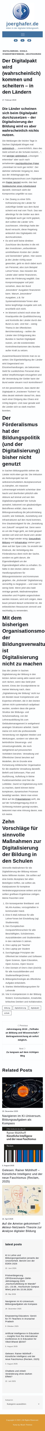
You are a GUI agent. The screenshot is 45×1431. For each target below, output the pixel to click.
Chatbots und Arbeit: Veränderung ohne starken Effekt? (18, 1374)
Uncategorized (33, 54)
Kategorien (9, 1400)
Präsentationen (23, 799)
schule (23, 51)
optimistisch (8, 148)
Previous (22, 1032)
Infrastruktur (21, 542)
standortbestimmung (13, 54)
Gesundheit (34, 538)
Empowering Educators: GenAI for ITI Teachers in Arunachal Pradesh (21, 1318)
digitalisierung (10, 51)
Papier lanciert (13, 182)
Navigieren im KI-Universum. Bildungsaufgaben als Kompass (21, 1119)
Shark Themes (26, 1425)
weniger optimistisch (17, 155)
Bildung (6, 542)
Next (22, 1052)
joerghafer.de (22, 23)
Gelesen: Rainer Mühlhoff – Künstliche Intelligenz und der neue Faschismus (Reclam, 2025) (22, 1175)
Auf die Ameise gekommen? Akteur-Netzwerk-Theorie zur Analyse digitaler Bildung (22, 1227)
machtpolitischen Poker (27, 163)
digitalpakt (35, 1008)
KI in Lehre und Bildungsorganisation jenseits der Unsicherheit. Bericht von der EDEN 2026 (22, 1259)
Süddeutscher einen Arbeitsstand (19, 186)
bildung (7, 1008)
